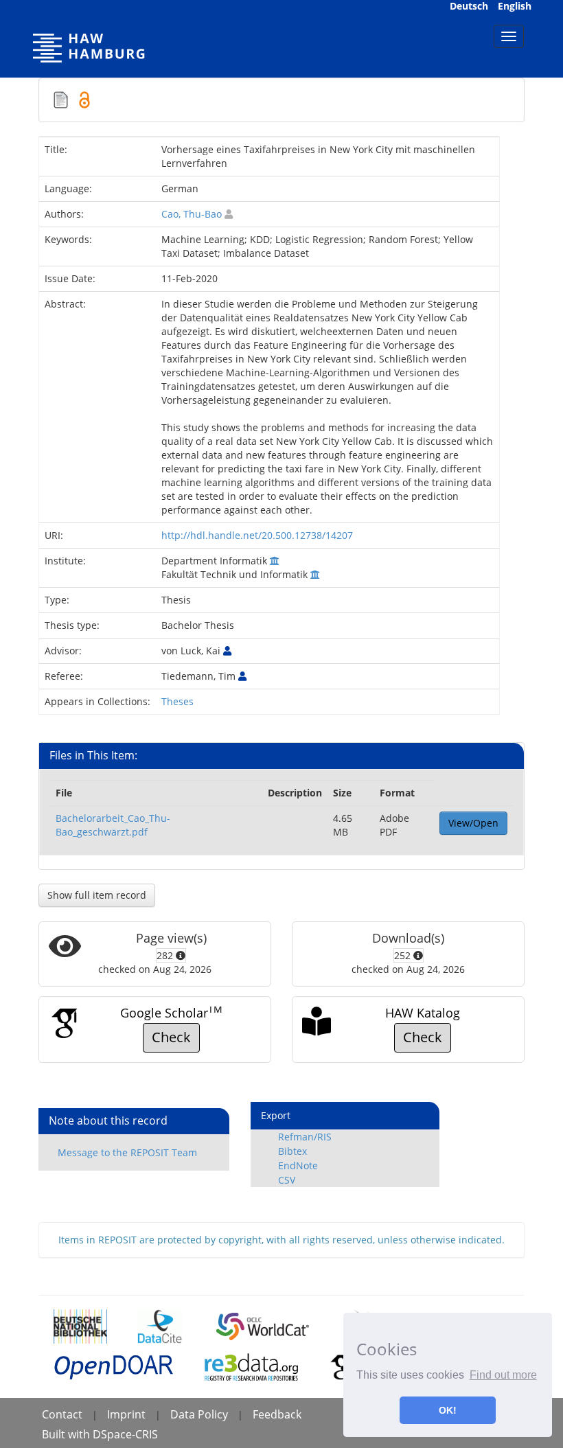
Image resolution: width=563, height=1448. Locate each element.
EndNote (298, 1165)
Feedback (277, 1414)
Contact (62, 1414)
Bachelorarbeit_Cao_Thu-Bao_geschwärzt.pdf (113, 825)
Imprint (126, 1414)
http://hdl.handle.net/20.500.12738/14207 (257, 535)
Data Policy (199, 1414)
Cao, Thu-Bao (191, 213)
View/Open (473, 822)
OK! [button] (448, 1410)
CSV (286, 1179)
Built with (67, 1434)
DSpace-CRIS (125, 1434)
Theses (177, 701)
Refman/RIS (305, 1136)
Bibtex (292, 1151)
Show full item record (96, 894)
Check (171, 1037)
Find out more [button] (503, 1375)
